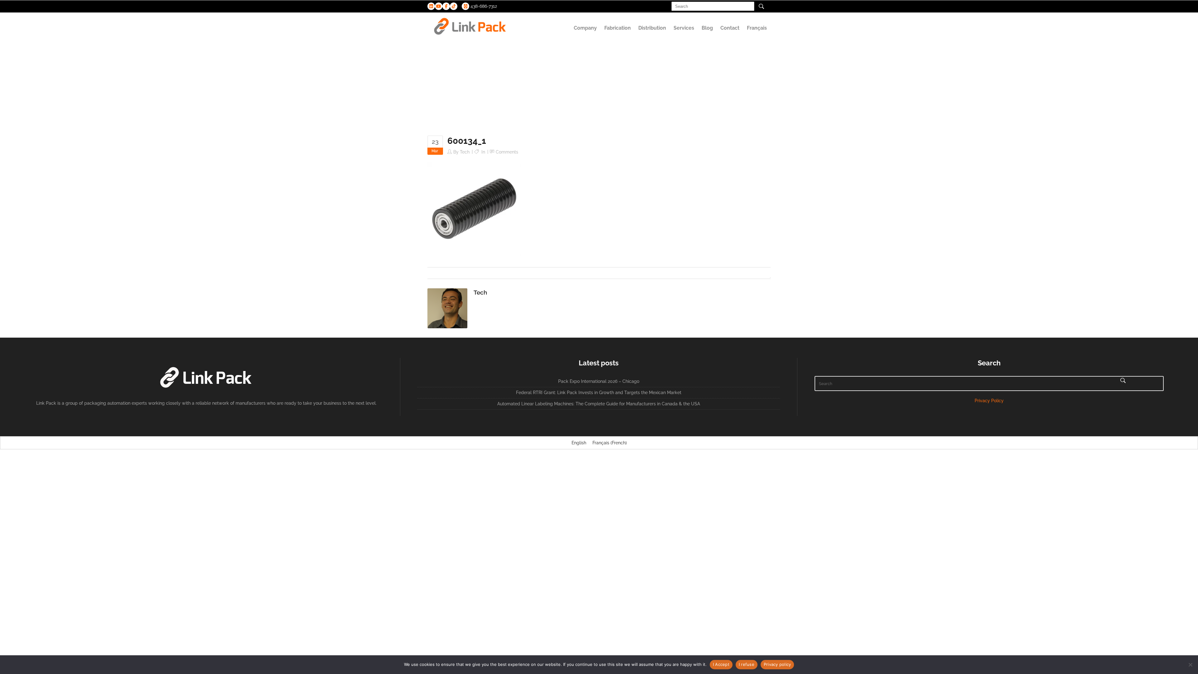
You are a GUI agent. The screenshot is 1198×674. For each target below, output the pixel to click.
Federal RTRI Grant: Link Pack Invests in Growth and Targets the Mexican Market (598, 392)
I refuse (746, 664)
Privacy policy (777, 664)
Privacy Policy (989, 400)
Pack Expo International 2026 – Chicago (598, 381)
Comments (507, 151)
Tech (465, 151)
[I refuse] (1190, 665)
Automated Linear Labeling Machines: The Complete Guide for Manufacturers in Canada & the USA (598, 403)
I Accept (721, 664)
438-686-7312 (483, 6)
